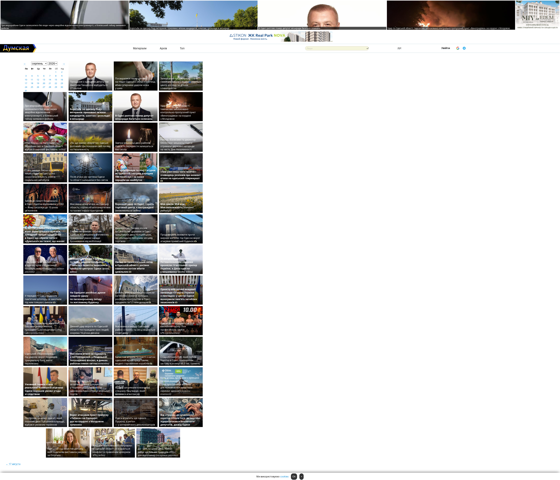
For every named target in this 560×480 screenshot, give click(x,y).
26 (38, 87)
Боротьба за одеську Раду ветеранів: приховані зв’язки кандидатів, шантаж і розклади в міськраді (179, 28)
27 (44, 87)
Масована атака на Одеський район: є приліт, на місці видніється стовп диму (135, 330)
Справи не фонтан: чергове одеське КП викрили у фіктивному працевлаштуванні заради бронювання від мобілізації (89, 236)
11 (32, 79)
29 (56, 87)
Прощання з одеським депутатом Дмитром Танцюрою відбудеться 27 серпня (89, 85)
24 (26, 87)
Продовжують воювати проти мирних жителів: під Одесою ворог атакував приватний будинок (180, 238)
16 (62, 79)
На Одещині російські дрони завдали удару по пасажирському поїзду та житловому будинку (87, 297)
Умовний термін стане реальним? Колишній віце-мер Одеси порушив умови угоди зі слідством (44, 389)
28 (50, 87)
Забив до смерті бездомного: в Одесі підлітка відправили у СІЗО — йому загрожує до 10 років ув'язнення (44, 205)
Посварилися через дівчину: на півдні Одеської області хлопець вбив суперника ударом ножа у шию (135, 83)
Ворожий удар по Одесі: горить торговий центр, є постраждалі (134, 207)
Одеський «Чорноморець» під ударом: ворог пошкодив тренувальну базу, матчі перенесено (41, 358)
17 (26, 83)
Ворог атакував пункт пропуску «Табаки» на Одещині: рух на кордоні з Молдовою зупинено (89, 419)
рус (399, 48)
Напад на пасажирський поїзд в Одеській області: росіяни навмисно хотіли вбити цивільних (134, 266)
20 (44, 83)
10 (26, 79)
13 (44, 79)
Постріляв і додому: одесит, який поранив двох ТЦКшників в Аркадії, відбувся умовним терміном (45, 421)
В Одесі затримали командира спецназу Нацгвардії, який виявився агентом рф (132, 391)
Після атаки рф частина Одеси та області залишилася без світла (89, 178)
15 (56, 79)
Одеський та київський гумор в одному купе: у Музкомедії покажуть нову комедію (44, 266)
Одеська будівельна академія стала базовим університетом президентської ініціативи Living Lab (45, 328)
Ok (294, 476)
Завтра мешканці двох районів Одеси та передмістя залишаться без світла (134, 146)
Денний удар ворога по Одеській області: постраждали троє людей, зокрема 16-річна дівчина (89, 330)
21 (50, 83)
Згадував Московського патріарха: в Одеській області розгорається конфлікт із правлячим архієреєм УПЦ (112, 450)
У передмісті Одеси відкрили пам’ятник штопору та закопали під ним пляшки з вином (43, 299)
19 (38, 83)
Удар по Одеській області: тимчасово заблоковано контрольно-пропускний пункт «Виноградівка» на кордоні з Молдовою (448, 28)
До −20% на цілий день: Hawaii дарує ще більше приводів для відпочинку (158, 452)
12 (38, 79)
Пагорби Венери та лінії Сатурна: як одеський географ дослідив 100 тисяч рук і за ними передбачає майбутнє (135, 175)
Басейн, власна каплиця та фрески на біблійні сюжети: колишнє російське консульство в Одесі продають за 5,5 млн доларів (134, 297)
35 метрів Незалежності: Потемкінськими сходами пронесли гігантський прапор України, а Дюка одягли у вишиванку (178, 265)
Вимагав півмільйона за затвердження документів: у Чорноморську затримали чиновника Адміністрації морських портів (90, 387)
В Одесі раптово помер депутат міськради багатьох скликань (289, 28)
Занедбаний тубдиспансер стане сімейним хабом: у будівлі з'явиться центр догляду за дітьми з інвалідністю (180, 83)
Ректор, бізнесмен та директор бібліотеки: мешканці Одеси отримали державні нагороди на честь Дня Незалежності (178, 144)
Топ (182, 48)
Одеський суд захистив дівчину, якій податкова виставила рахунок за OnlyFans (67, 452)
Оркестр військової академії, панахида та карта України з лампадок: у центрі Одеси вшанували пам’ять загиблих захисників (178, 296)
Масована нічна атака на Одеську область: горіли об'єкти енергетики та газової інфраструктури (90, 207)
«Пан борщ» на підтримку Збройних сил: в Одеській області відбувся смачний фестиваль (45, 146)
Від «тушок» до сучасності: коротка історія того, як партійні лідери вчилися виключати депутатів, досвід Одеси (180, 419)
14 (50, 79)
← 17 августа (13, 464)
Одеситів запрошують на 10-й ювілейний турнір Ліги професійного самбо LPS (177, 328)
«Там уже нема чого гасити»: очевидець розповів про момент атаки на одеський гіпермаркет (180, 175)
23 (62, 83)
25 (32, 87)
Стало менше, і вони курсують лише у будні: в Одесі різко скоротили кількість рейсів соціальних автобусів (42, 175)
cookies (284, 476)
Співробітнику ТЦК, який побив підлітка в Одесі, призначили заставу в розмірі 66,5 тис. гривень (180, 360)
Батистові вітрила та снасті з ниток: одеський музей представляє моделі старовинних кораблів (135, 360)
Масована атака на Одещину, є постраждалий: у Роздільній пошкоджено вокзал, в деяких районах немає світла (89, 358)
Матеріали (140, 48)
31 (26, 90)
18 (32, 83)
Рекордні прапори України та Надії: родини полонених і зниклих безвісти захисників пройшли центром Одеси (90, 265)
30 (62, 87)
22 (56, 83)
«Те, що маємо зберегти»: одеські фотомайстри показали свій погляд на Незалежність (90, 146)
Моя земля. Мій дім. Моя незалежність (177, 207)
